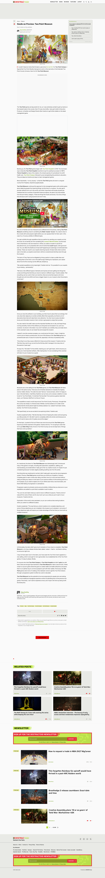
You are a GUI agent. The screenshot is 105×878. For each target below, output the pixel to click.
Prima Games (47, 849)
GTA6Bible (53, 851)
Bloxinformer (47, 851)
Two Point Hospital (48, 169)
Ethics (20, 844)
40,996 (54, 827)
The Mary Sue (25, 851)
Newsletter (54, 1)
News (61, 1)
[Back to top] (13, 658)
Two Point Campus (29, 175)
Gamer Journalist (71, 849)
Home (18, 21)
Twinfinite (24, 849)
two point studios (53, 606)
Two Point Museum (46, 606)
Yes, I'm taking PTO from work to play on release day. (81, 28)
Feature (22, 21)
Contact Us (25, 844)
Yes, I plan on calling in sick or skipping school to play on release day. (80, 32)
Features (73, 1)
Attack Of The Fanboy (38, 849)
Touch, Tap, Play (33, 851)
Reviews (66, 1)
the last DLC (49, 67)
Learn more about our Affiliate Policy (35, 621)
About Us (15, 844)
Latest (80, 1)
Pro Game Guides (17, 849)
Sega (25, 606)
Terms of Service (55, 742)
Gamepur (30, 849)
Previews (21, 606)
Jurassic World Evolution (51, 241)
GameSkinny (79, 849)
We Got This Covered (61, 849)
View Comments (42, 637)
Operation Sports (17, 851)
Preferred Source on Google (41, 624)
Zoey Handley (23, 29)
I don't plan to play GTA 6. (77, 38)
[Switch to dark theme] (88, 2)
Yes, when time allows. (77, 35)
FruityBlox (40, 851)
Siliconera (53, 849)
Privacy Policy (63, 742)
